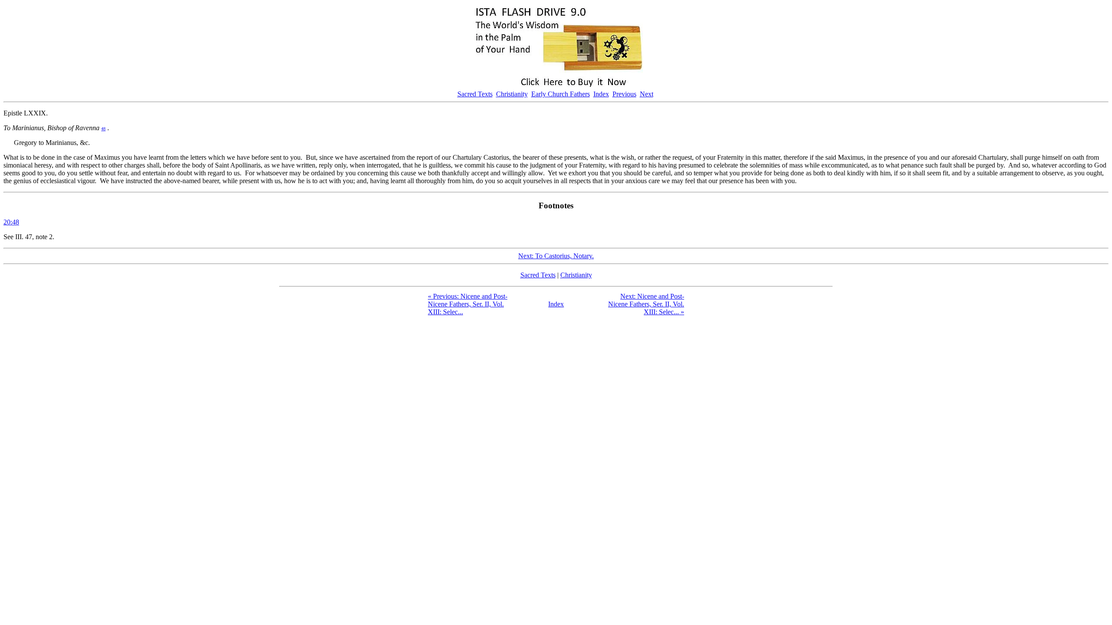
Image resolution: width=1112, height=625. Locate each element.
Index (601, 94)
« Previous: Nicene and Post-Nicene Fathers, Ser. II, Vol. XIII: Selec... (467, 304)
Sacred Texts (475, 94)
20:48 (11, 222)
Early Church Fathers (560, 94)
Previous (624, 94)
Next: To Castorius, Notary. (556, 256)
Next (646, 94)
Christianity (512, 94)
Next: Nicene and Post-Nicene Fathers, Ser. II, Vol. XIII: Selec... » (646, 304)
